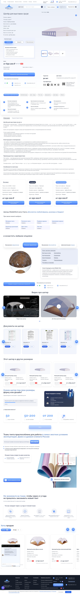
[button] (37, 551)
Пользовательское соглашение (46, 582)
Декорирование (58, 260)
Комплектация (24, 94)
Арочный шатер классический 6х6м (61, 549)
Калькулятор (27, 586)
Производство (35, 584)
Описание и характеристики (11, 94)
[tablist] (13, 118)
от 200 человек (48, 419)
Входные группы (46, 253)
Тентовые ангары (28, 582)
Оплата (62, 94)
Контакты (35, 1)
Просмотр (7, 346)
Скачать (13, 346)
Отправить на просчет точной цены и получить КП (19, 284)
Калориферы (57, 253)
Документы (48, 94)
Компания (35, 580)
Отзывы (4, 1)
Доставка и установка (48, 262)
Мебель (56, 257)
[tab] (12, 245)
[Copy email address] (76, 1)
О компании (25, 1)
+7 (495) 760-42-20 (17, 85)
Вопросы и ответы (18, 1)
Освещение (57, 255)
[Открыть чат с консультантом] (3, 587)
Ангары (16, 529)
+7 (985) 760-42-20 (17, 83)
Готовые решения (10, 1)
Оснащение (27, 584)
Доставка (55, 94)
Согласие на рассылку (45, 584)
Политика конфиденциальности (46, 580)
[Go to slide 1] (39, 321)
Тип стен (40, 94)
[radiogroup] (40, 417)
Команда (30, 1)
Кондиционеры (46, 255)
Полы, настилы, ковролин (48, 250)
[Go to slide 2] (40, 321)
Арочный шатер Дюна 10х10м (35, 549)
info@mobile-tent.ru (30, 83)
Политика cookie (44, 586)
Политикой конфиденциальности (45, 591)
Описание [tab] (6, 118)
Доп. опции (33, 94)
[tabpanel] (40, 148)
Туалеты (44, 260)
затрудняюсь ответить (68, 419)
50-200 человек (30, 419)
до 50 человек (11, 419)
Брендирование (46, 257)
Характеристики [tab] (17, 118)
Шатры (5, 529)
